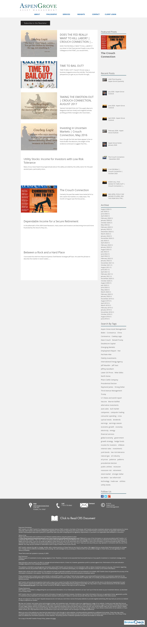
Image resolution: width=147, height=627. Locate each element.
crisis (120, 416)
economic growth (107, 427)
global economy (107, 438)
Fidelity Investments (108, 358)
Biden (103, 333)
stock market (106, 474)
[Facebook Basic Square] (102, 496)
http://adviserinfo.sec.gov (27, 585)
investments (117, 448)
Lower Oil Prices (107, 372)
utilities (122, 481)
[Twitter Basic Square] (105, 496)
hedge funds (119, 441)
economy (119, 427)
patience (112, 459)
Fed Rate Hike (106, 354)
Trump (103, 394)
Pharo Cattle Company (109, 380)
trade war (114, 481)
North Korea (105, 376)
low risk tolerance (117, 452)
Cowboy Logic (117, 336)
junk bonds (105, 452)
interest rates (106, 448)
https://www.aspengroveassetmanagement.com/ (34, 538)
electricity (104, 430)
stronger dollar (118, 474)
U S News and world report (111, 398)
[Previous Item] (105, 42)
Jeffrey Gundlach (107, 369)
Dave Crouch (106, 340)
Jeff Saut (115, 365)
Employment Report (108, 351)
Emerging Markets (108, 347)
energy (112, 430)
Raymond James (107, 387)
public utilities (106, 467)
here (54, 618)
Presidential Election (109, 383)
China (119, 333)
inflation (121, 445)
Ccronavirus (111, 333)
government (119, 438)
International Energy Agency (112, 362)
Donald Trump (117, 340)
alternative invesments (110, 405)
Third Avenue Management (111, 391)
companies (105, 412)
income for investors (109, 445)
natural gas (105, 456)
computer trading (117, 412)
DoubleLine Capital (108, 343)
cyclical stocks (106, 420)
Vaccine (104, 401)
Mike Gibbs (119, 372)
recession (117, 467)
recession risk (106, 470)
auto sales (105, 409)
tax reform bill (115, 477)
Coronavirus (105, 336)
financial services (107, 434)
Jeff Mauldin (105, 365)
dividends (117, 420)
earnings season (115, 423)
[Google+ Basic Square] (109, 496)
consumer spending (108, 416)
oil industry (115, 456)
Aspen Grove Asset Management (113, 329)
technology (105, 481)
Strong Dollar (120, 387)
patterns (120, 459)
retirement (117, 470)
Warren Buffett (114, 401)
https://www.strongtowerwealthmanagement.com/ (64, 538)
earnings (104, 423)
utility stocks (105, 485)
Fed (119, 351)
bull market (114, 409)
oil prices (104, 459)
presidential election (109, 463)
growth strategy (107, 441)
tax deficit (104, 477)
